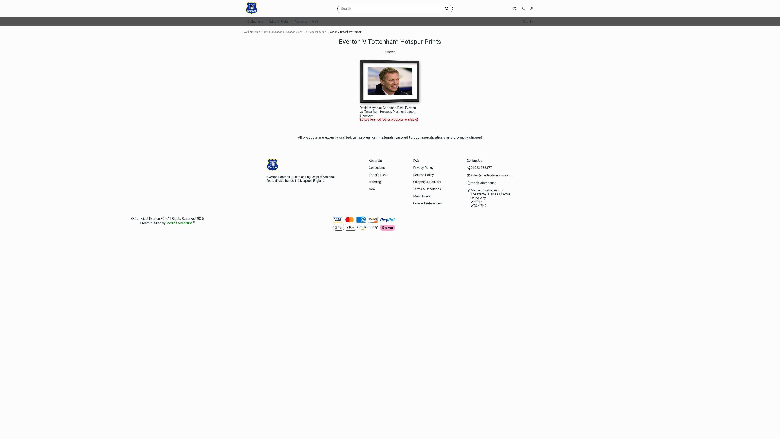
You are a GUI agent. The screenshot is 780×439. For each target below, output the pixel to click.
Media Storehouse (179, 223)
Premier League (317, 31)
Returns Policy (423, 175)
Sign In (528, 21)
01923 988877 (481, 168)
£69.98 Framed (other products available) (389, 119)
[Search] (446, 8)
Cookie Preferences (427, 203)
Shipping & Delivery (427, 182)
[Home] (271, 13)
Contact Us (474, 161)
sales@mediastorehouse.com (492, 175)
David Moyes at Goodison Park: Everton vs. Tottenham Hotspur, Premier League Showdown (388, 111)
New (315, 21)
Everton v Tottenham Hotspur (345, 31)
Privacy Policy (423, 168)
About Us (375, 161)
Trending (300, 21)
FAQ (416, 161)
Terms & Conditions (427, 189)
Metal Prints (422, 196)
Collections (255, 21)
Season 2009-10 (295, 31)
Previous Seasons (273, 31)
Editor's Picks (279, 21)
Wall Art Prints (252, 31)
